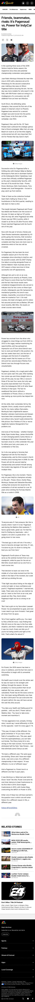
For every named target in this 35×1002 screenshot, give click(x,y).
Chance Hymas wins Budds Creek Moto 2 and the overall (22, 866)
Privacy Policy (28, 983)
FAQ (24, 981)
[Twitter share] (7, 39)
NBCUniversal (11, 987)
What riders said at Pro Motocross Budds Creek (20, 833)
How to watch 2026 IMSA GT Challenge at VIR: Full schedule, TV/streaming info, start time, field (22, 850)
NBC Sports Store (6, 983)
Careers (9, 981)
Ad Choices (21, 983)
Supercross (23, 9)
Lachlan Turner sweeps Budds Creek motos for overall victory (19, 875)
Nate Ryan (14, 844)
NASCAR (5, 9)
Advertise (3, 981)
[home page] (7, 3)
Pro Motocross (14, 9)
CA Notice (18, 984)
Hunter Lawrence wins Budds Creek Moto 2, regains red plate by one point (22, 858)
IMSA (30, 9)
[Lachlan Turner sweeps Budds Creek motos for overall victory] (5, 875)
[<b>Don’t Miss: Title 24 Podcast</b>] (17, 891)
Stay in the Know (6, 927)
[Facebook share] (3, 39)
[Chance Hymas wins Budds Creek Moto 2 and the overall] (5, 867)
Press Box (14, 983)
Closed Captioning (17, 981)
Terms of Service (26, 984)
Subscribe (5, 934)
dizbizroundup (7, 34)
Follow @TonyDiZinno (9, 808)
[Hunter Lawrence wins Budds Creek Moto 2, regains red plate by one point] (5, 858)
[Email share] (11, 39)
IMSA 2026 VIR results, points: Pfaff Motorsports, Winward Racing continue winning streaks (21, 841)
